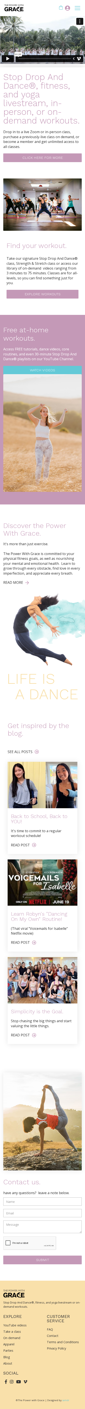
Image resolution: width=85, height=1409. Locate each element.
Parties (8, 1350)
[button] (61, 8)
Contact (52, 1336)
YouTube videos (15, 1325)
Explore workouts (43, 294)
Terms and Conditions (63, 1342)
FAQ (50, 1329)
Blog (6, 1357)
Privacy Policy (56, 1348)
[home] (13, 8)
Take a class (12, 1331)
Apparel (8, 1344)
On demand (11, 1338)
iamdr (65, 1400)
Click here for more (42, 158)
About (7, 1363)
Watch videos (42, 370)
